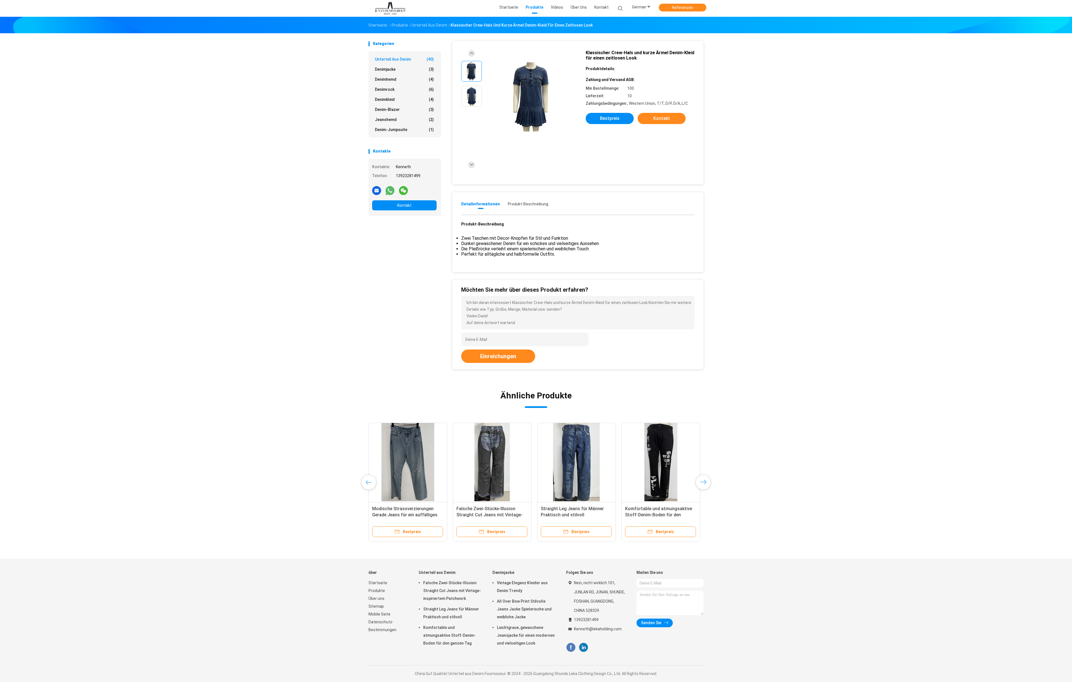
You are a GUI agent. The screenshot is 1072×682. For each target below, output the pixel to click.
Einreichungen (498, 356)
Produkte (376, 590)
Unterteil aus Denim (404, 59)
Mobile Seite (379, 614)
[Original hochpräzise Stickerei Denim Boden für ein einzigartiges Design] (408, 462)
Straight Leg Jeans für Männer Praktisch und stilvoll (451, 613)
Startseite (377, 583)
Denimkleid (404, 99)
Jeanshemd (404, 119)
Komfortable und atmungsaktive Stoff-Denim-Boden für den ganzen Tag (449, 635)
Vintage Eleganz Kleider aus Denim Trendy (522, 587)
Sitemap (376, 606)
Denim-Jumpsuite (404, 129)
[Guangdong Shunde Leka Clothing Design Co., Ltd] (390, 8)
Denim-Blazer (404, 109)
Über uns (376, 598)
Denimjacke (404, 69)
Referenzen (682, 7)
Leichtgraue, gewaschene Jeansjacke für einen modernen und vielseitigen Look (526, 635)
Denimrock (404, 89)
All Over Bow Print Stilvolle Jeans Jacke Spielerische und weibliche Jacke (524, 609)
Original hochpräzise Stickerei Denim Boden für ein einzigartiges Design (406, 515)
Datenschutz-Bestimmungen (382, 626)
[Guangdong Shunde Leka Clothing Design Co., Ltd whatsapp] (390, 190)
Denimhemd (404, 79)
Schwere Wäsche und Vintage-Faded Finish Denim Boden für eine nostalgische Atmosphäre (576, 515)
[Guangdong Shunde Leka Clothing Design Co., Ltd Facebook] (570, 647)
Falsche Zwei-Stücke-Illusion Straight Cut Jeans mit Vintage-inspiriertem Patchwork (452, 591)
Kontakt (404, 205)
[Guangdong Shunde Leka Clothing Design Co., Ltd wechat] (403, 190)
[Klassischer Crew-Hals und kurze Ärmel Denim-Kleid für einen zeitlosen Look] (531, 97)
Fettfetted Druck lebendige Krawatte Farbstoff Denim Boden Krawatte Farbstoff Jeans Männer (660, 515)
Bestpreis (609, 118)
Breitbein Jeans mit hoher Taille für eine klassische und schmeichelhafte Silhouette (488, 515)
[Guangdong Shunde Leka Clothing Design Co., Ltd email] (376, 190)
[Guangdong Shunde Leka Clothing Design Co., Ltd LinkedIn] (583, 647)
